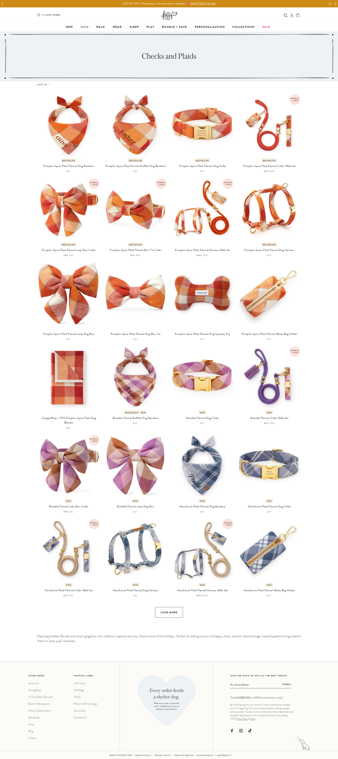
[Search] (286, 15)
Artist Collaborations (39, 711)
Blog (30, 731)
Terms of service (183, 756)
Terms (252, 718)
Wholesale (33, 717)
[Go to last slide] (2, 3)
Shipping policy (205, 756)
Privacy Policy (242, 718)
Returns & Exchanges (85, 704)
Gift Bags (79, 690)
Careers (32, 738)
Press (31, 724)
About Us (33, 683)
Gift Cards (79, 683)
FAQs (77, 697)
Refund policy (143, 756)
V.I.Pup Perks (51, 15)
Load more (169, 612)
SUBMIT (286, 685)
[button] (298, 15)
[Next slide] (335, 3)
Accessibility (224, 756)
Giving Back (34, 690)
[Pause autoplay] (330, 4)
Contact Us (80, 717)
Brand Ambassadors (39, 704)
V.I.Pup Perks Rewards (40, 697)
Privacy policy (163, 756)
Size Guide (80, 711)
